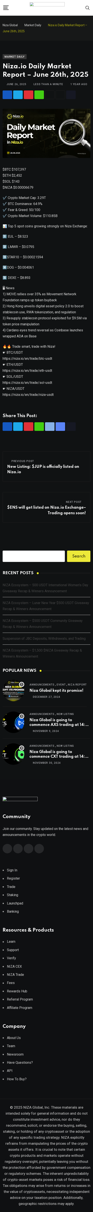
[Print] (50, 94)
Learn (11, 942)
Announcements (41, 684)
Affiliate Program (19, 1008)
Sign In (12, 870)
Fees (11, 983)
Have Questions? (20, 1062)
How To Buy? (17, 1079)
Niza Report (77, 684)
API (10, 1071)
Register (13, 878)
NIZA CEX (14, 966)
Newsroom (15, 1054)
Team (11, 1046)
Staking (12, 895)
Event (61, 684)
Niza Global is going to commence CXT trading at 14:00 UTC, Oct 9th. (59, 757)
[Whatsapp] (39, 94)
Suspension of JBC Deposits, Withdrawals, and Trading (44, 639)
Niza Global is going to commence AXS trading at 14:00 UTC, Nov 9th (59, 725)
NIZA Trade (15, 975)
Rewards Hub (17, 991)
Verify (11, 958)
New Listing (65, 714)
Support (13, 950)
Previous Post (22, 461)
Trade (11, 887)
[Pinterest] (28, 94)
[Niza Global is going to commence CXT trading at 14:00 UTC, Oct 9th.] (13, 754)
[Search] (87, 7)
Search (78, 556)
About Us (14, 1038)
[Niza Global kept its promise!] (13, 690)
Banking (13, 911)
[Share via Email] (60, 94)
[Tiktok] (71, 94)
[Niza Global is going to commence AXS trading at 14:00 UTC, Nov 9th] (13, 722)
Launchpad (15, 903)
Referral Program (20, 999)
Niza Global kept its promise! (56, 691)
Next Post (74, 501)
